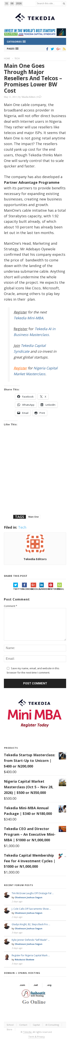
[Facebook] (46, 48)
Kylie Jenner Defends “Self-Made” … (31, 940)
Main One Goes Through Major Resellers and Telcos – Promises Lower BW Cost (33, 78)
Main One (33, 516)
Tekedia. (27, 1031)
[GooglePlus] (57, 48)
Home (7, 58)
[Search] (64, 3)
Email (60, 588)
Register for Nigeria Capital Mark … (31, 955)
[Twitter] (51, 48)
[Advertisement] (35, 475)
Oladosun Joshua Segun (28, 897)
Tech (17, 58)
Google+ (35, 588)
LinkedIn (43, 588)
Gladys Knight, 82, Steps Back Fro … (31, 924)
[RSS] (63, 48)
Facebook (26, 588)
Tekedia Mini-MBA (28, 318)
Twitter (17, 588)
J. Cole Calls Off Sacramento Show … (31, 908)
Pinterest (52, 588)
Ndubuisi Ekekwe (24, 959)
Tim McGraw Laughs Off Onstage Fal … (33, 893)
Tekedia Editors (28, 96)
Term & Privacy (36, 1036)
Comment (10, 606)
